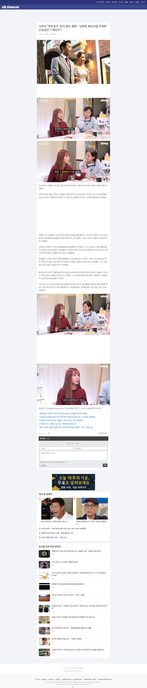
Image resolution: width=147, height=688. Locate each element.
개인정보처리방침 (66, 679)
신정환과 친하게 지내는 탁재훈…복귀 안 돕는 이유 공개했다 (61, 420)
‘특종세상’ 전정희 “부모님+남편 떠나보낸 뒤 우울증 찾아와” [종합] (63, 414)
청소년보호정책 (77, 679)
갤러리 (108, 2)
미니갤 (120, 2)
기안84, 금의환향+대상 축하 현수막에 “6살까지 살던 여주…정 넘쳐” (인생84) (67, 417)
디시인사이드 (100, 2)
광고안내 (51, 679)
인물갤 (126, 2)
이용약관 (57, 679)
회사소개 (38, 679)
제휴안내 (44, 679)
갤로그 (132, 2)
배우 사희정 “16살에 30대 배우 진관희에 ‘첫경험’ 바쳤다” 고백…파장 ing (65, 427)
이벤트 (137, 2)
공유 (49, 433)
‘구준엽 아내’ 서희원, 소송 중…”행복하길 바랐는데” (58, 424)
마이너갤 (114, 2)
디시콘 (143, 2)
